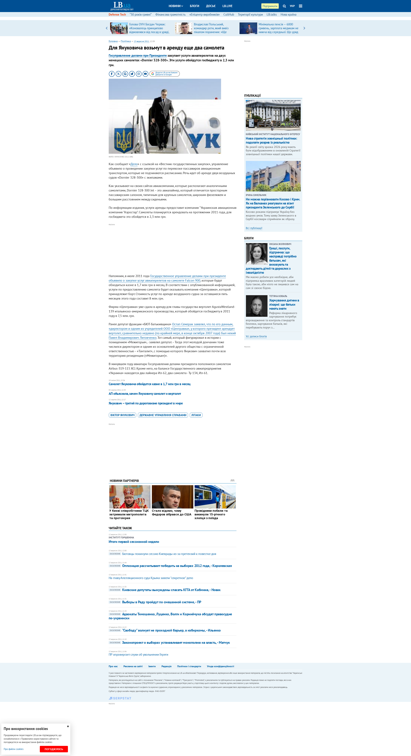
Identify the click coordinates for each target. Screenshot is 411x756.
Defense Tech (117, 14)
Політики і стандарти (189, 666)
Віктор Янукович (122, 415)
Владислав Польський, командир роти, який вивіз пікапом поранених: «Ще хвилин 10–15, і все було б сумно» (212, 32)
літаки (196, 415)
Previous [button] (107, 28)
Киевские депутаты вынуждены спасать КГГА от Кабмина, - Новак (165, 590)
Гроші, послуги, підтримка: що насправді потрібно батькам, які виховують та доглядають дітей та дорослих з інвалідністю (271, 260)
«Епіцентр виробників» (204, 14)
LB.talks (272, 14)
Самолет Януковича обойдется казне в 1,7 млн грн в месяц (150, 384)
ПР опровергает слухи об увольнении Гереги (138, 654)
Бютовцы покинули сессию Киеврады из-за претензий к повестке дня (163, 554)
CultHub (228, 14)
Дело (134, 164)
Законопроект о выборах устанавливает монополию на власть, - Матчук (170, 642)
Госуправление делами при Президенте (138, 55)
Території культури (250, 14)
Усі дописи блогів (256, 336)
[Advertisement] (172, 248)
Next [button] (304, 28)
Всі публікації (254, 228)
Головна (113, 41)
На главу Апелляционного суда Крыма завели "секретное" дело (151, 578)
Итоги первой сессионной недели (134, 541)
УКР (292, 6)
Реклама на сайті (133, 666)
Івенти (152, 666)
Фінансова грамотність (170, 14)
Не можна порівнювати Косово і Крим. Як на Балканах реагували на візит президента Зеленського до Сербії (273, 203)
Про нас (113, 666)
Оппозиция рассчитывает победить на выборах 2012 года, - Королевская (171, 565)
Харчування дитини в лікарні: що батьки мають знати (284, 304)
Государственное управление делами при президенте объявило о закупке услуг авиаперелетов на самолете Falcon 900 (167, 278)
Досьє (211, 6)
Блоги (194, 6)
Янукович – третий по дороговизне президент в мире (146, 403)
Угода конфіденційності (220, 666)
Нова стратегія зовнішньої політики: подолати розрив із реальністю (271, 140)
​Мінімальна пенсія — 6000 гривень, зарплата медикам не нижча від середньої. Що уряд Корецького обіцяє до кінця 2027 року (278, 32)
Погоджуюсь (54, 749)
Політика (126, 41)
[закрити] (68, 726)
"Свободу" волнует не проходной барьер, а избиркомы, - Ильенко (165, 630)
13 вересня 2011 (141, 41)
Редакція (166, 666)
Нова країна (288, 14)
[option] (141, 28)
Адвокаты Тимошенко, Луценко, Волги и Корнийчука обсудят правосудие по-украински (170, 616)
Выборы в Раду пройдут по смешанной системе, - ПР (155, 602)
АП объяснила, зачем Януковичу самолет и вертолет (145, 393)
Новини (175, 6)
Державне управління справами (163, 415)
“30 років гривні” (141, 14)
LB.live (227, 6)
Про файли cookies (13, 749)
